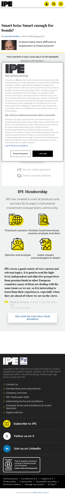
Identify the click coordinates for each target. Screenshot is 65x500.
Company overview (16, 393)
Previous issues (10, 479)
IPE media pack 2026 (17, 397)
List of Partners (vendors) (16, 146)
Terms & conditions (12, 484)
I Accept (43, 154)
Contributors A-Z (29, 479)
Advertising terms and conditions (24, 401)
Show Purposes (20, 154)
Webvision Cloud (40, 492)
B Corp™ (52, 484)
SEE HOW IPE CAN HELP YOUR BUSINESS (32, 318)
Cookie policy (26, 481)
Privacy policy (9, 481)
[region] (32, 112)
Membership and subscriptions (23, 388)
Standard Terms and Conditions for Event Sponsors (29, 407)
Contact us (12, 384)
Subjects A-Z (47, 479)
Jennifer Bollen (12, 36)
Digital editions (14, 412)
